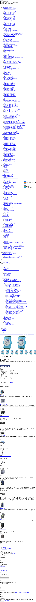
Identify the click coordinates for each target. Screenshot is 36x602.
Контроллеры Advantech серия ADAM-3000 (11, 104)
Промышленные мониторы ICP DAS (10, 146)
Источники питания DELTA (8, 232)
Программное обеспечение (6, 204)
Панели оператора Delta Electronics (9, 155)
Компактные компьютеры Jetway (9, 10)
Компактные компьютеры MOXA (9, 23)
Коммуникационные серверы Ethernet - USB (11, 63)
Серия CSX (6, 197)
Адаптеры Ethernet (7, 55)
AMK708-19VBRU (3, 466)
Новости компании (7, 275)
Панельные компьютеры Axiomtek (9, 75)
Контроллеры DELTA (7, 107)
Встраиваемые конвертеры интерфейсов (10, 60)
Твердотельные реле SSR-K (8, 225)
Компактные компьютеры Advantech (10, 11)
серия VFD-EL (6, 235)
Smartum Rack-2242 (3, 435)
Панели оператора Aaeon (8, 152)
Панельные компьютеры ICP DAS (9, 80)
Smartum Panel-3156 (3, 404)
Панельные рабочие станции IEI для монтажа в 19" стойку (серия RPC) (15, 97)
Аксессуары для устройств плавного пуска (11, 196)
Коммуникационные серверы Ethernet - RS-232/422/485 (13, 62)
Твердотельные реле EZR (8, 218)
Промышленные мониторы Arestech (10, 145)
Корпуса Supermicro (7, 181)
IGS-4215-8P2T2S (3, 529)
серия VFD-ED (6, 234)
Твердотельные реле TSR (8, 226)
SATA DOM (6, 169)
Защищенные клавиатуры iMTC (9, 164)
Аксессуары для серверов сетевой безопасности (11, 257)
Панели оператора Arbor (8, 154)
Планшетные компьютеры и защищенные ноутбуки (12, 320)
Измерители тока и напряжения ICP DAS (10, 103)
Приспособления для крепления (9, 247)
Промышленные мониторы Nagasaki (10, 140)
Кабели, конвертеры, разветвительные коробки (11, 61)
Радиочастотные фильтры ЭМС (9, 249)
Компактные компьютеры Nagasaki (9, 24)
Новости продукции (7, 273)
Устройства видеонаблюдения (7, 227)
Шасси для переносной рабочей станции (10, 78)
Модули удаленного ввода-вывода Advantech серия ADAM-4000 (14, 122)
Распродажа (4, 328)
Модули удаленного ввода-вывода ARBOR (11, 124)
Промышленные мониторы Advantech (10, 138)
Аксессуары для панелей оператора (9, 159)
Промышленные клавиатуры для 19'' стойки (11, 163)
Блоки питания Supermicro (8, 176)
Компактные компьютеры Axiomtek (10, 8)
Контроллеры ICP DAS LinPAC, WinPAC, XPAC (12, 109)
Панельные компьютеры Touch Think (10, 96)
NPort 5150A (2, 395)
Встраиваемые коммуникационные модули (11, 59)
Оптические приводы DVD (8, 47)
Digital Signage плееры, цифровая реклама (10, 30)
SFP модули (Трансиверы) (8, 54)
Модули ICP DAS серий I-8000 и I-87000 (10, 116)
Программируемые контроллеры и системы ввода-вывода (13, 283)
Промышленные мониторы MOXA (9, 147)
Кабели (5, 52)
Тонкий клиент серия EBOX (8, 29)
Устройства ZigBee (7, 72)
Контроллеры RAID (7, 180)
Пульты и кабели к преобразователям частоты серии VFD (13, 248)
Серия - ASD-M (6, 214)
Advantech (11, 382)
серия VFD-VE (6, 238)
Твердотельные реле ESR (8, 217)
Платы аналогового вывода (8, 190)
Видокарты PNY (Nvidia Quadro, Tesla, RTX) (11, 178)
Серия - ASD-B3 (6, 213)
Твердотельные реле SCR (8, 220)
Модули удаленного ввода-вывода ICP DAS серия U (12, 130)
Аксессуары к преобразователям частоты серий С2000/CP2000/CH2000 (15, 244)
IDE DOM (5, 166)
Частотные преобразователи (6, 231)
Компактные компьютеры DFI (9, 14)
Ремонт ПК (4, 330)
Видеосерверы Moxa (7, 229)
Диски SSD (6, 43)
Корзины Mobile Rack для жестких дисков (11, 45)
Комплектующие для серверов (7, 175)
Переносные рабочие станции (9, 77)
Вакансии (5, 267)
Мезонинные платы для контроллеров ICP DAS (11, 114)
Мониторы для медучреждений (9, 142)
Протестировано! (7, 274)
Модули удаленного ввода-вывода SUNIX (11, 132)
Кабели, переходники (7, 179)
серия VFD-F (6, 236)
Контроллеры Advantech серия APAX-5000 (11, 106)
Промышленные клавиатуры (6, 160)
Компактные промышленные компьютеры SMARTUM (13, 34)
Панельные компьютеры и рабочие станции (11, 282)
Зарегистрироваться (3, 570)
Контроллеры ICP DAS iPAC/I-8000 (9, 108)
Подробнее (7, 600)
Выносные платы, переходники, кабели (10, 194)
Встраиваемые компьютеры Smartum (10, 35)
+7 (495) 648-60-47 (3, 259)
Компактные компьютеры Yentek (9, 9)
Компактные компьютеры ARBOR (9, 16)
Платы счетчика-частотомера (8, 193)
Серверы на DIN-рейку (8, 255)
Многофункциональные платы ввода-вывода (11, 189)
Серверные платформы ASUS (9, 186)
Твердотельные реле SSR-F (8, 224)
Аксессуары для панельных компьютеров (10, 100)
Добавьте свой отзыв (3, 383)
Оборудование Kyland (7, 74)
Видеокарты (6, 177)
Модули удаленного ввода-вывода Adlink (10, 121)
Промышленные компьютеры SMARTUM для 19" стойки (13, 33)
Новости (3, 272)
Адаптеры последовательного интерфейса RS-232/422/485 (13, 57)
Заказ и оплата (6, 268)
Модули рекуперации (7, 250)
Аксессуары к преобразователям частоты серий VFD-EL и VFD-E (14, 242)
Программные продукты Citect (9, 206)
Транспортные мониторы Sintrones (9, 149)
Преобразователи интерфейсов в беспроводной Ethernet (13, 69)
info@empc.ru (14, 553)
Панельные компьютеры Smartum (9, 36)
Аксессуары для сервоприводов (9, 210)
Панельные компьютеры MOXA (9, 92)
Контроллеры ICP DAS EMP (10, 288)
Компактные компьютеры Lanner (9, 22)
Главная (1, 334)
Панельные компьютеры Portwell (9, 95)
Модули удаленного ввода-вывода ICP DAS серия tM (14, 310)
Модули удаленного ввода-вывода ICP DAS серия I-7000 (13, 129)
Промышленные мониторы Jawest (9, 136)
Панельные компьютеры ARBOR (9, 84)
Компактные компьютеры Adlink (9, 15)
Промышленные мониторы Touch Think (10, 137)
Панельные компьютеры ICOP (9, 88)
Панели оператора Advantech (8, 153)
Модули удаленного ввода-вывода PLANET (11, 131)
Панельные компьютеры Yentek (9, 76)
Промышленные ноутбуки (8, 98)
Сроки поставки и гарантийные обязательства (11, 270)
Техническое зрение (7, 240)
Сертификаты (6, 271)
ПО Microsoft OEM (7, 205)
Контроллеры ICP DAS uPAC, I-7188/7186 (11, 110)
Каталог (4, 334)
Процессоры (6, 48)
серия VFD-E (6, 241)
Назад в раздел (2, 367)
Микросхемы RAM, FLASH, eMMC (10, 253)
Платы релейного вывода (8, 192)
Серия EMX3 (6, 199)
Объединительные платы (8, 46)
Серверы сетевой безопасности (7, 254)
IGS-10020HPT (2, 486)
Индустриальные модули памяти (9, 44)
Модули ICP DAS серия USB (10, 299)
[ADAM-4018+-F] (22, 349)
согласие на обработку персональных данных (22, 592)
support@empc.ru (8, 261)
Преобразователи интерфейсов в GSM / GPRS (11, 68)
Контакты (5, 266)
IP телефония (6, 73)
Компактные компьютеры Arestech (9, 12)
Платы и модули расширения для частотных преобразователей (14, 246)
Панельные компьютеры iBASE (9, 87)
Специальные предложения (6, 548)
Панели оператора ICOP (8, 158)
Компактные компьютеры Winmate (9, 27)
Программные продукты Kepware (9, 207)
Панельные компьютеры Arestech (9, 85)
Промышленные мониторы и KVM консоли (9, 134)
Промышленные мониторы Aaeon (9, 141)
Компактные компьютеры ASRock (9, 17)
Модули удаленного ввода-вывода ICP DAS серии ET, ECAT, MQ (14, 125)
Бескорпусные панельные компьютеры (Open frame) (12, 101)
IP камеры (5, 230)
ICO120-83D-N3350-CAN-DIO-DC (5, 456)
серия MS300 (6, 209)
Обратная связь (4, 329)
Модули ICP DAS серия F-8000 (9, 118)
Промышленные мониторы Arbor (9, 144)
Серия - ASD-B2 (6, 212)
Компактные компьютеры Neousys (9, 25)
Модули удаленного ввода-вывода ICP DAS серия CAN (13, 127)
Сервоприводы (4, 208)
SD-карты (5, 171)
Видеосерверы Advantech (8, 228)
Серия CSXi (6, 198)
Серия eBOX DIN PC (7, 28)
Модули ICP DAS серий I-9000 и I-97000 (10, 117)
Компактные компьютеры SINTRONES (10, 26)
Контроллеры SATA (7, 51)
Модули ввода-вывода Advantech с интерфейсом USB (12, 119)
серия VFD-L (6, 237)
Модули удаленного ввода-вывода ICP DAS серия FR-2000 (13, 128)
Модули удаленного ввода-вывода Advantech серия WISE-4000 (16, 304)
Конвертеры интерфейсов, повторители (10, 64)
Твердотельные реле (5, 216)
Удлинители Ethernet (7, 71)
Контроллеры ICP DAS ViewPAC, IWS (10, 111)
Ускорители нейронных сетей (9, 50)
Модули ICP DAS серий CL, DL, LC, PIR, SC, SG (12, 115)
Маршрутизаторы (7, 65)
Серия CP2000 (6, 243)
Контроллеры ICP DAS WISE (9, 112)
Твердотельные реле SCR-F (8, 221)
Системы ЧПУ (6, 239)
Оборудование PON (7, 67)
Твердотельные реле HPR (8, 219)
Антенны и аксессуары (8, 58)
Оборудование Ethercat (7, 66)
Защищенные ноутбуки (8, 201)
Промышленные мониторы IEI (9, 139)
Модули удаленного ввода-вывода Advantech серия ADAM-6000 (14, 123)
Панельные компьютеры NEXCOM (9, 94)
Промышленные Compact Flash (9, 174)
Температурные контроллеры (9, 251)
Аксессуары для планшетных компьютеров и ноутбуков (13, 203)
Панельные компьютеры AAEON (9, 81)
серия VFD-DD (6, 233)
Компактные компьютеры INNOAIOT (10, 13)
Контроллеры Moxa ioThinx (10, 294)
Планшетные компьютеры (8, 202)
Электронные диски (5, 165)
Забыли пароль (2, 566)
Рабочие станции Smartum (8, 38)
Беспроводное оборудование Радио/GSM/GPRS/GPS (12, 133)
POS (5, 99)
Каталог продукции (5, 278)
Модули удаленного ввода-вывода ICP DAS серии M (12, 126)
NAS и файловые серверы (8, 39)
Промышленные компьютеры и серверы (10, 280)
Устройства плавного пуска (6, 195)
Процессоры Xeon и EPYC (8, 185)
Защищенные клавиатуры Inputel (9, 161)
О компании (4, 265)
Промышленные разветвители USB (10, 70)
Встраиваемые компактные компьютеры (8, 7)
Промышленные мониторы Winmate (10, 148)
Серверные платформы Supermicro (9, 187)
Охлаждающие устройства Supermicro (10, 184)
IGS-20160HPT (2, 508)
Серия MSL (6, 215)
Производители (4, 327)
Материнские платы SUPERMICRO (10, 182)
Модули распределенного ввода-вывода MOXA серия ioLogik (14, 120)
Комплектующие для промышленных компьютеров (10, 41)
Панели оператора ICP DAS (8, 156)
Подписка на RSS (7, 277)
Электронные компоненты (6, 252)
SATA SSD (6, 170)
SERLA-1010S (2, 519)
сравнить (5, 363)
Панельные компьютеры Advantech (9, 83)
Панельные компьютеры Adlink (9, 82)
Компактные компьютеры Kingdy (9, 21)
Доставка (5, 269)
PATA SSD (6, 168)
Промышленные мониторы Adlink (9, 143)
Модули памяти (6, 183)
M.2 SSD (5, 167)
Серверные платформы (8, 40)
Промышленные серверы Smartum (9, 32)
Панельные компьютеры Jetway (9, 79)
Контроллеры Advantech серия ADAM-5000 (11, 105)
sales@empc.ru (7, 260)
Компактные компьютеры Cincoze (9, 19)
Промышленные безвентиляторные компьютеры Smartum (13, 37)
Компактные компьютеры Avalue (9, 18)
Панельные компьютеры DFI (8, 86)
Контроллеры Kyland (9, 293)
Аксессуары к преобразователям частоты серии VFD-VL (13, 245)
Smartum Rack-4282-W (3, 496)
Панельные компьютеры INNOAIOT (10, 90)
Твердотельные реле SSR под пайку (10, 223)
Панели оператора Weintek (8, 157)
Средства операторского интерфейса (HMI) (11, 315)
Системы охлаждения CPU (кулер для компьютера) (12, 49)
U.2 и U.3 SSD (6, 172)
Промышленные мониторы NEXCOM (10, 150)
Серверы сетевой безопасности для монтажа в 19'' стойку (13, 256)
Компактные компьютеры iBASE (9, 20)
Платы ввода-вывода (5, 188)
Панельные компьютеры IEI (8, 89)
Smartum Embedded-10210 (4, 416)
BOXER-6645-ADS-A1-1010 (4, 446)
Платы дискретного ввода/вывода (9, 191)
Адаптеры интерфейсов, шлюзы (9, 56)
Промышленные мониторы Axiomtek (10, 135)
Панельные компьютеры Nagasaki (9, 93)
